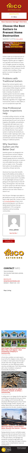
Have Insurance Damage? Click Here (14, 22)
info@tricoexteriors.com (12, 281)
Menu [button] (15, 17)
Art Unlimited (22, 448)
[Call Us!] (3, 450)
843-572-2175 (14, 14)
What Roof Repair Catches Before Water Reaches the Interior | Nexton (13, 427)
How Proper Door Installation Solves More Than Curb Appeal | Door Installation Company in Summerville (13, 350)
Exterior (12, 239)
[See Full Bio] (18, 233)
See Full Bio (13, 233)
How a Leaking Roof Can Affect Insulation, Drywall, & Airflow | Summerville (11, 390)
